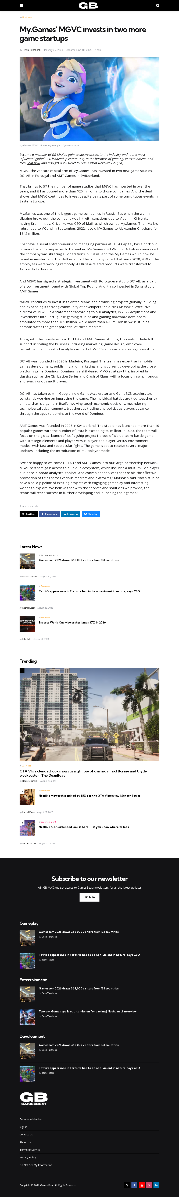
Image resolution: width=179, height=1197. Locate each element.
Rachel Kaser (28, 607)
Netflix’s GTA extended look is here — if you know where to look (84, 827)
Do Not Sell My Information (36, 1165)
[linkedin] (156, 1185)
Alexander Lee (29, 843)
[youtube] (142, 1185)
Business (27, 17)
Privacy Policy (28, 1157)
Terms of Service (30, 1149)
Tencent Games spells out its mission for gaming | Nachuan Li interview (88, 1011)
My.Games (81, 170)
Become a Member (31, 1119)
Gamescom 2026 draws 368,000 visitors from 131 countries (79, 560)
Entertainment (48, 822)
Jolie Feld (26, 639)
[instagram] (149, 1185)
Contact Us (26, 1134)
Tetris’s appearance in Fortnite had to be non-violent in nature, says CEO (89, 591)
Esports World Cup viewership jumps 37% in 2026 (72, 622)
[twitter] (127, 1185)
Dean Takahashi (32, 50)
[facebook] (134, 1185)
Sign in (23, 1127)
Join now (33, 163)
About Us (25, 1142)
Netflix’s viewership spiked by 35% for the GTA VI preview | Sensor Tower (89, 795)
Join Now (89, 897)
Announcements (49, 555)
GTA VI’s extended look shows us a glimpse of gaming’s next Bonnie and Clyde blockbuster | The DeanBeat (83, 773)
